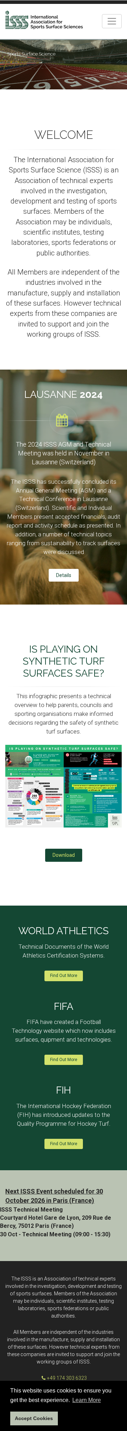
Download (64, 855)
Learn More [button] (86, 1400)
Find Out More (63, 975)
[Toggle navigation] (112, 21)
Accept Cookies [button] (34, 1418)
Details (63, 575)
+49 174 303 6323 (67, 1378)
